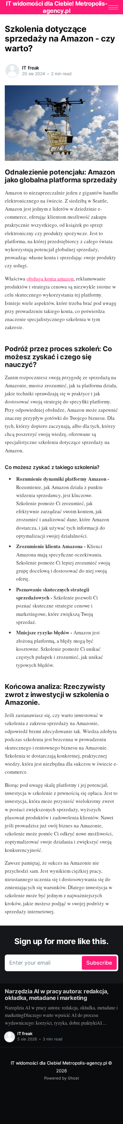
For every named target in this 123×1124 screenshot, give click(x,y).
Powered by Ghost (61, 1078)
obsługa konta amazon (50, 278)
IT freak (30, 68)
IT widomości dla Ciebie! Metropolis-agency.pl (59, 1063)
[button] (113, 7)
